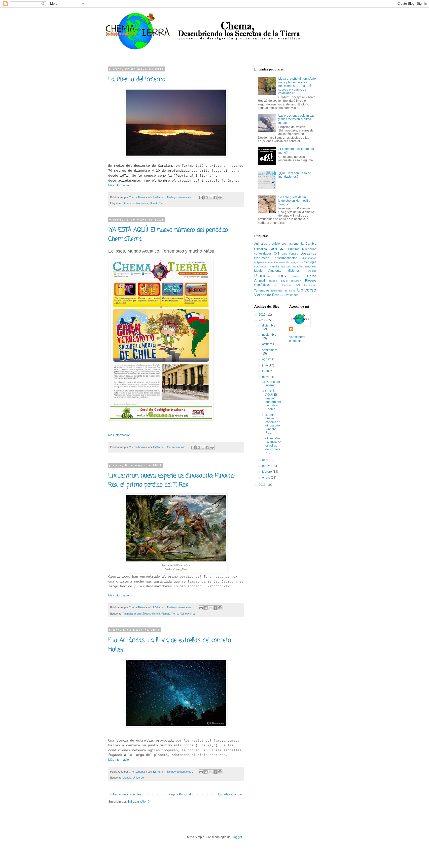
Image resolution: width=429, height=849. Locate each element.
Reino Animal (187, 613)
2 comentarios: (176, 447)
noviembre (269, 334)
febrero (267, 471)
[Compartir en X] (210, 197)
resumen (296, 280)
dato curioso (290, 253)
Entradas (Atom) (138, 801)
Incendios (274, 266)
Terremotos (261, 290)
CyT (276, 253)
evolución (284, 262)
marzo (266, 466)
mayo (266, 377)
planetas (297, 276)
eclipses (259, 262)
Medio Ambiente (267, 270)
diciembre (269, 325)
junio (266, 371)
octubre (267, 344)
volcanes (292, 295)
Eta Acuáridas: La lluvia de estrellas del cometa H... (271, 446)
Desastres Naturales (135, 203)
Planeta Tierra (157, 203)
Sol (298, 284)
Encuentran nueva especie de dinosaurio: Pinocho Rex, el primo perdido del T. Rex (171, 480)
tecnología (310, 285)
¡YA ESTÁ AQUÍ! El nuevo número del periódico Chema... (271, 400)
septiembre (269, 350)
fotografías (296, 262)
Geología (310, 262)
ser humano (282, 285)
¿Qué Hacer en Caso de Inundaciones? (294, 174)
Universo (138, 777)
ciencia (155, 613)
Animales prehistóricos (136, 613)
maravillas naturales (304, 266)
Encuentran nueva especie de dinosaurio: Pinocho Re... (271, 423)
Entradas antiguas (230, 794)
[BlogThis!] (205, 197)
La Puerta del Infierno (136, 79)
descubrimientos (286, 258)
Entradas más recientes (125, 794)
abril (265, 460)
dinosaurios (309, 258)
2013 (262, 485)
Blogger (236, 837)
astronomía (296, 243)
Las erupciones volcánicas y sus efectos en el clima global (296, 119)
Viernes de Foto (266, 295)
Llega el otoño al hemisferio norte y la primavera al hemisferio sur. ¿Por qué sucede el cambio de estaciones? (297, 86)
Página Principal (180, 794)
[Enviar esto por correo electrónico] (201, 197)
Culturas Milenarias (302, 249)
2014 (262, 320)
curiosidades (263, 253)
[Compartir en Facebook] (215, 197)
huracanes (260, 266)
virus (283, 295)
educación (271, 262)
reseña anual (278, 280)
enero (266, 477)
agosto (267, 359)
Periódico (311, 270)
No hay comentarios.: (180, 197)
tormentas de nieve (283, 290)
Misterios (293, 270)
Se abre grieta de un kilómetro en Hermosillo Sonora (294, 201)
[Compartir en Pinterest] (219, 197)
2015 (262, 314)
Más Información (119, 185)
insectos (285, 266)
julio (265, 365)
